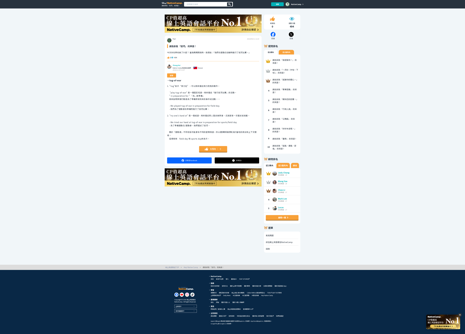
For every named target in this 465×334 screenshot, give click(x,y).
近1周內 (271, 52)
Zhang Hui (176, 65)
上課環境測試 (215, 295)
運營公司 (222, 316)
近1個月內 (286, 52)
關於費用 (247, 286)
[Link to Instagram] (187, 295)
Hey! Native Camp (267, 295)
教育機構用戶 (180, 311)
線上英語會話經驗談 (234, 309)
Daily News (226, 295)
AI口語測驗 (245, 295)
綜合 (295, 165)
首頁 (212, 279)
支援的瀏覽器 (268, 286)
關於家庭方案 (256, 286)
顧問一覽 (282, 217)
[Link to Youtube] (182, 295)
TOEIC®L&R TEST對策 (274, 292)
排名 (212, 302)
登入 (227, 279)
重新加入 (234, 279)
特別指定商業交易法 (243, 316)
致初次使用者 (215, 286)
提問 (277, 4)
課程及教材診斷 (224, 292)
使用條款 (231, 316)
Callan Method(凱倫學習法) (256, 292)
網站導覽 (214, 316)
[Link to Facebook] (176, 295)
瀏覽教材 (214, 292)
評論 (217, 302)
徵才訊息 (269, 316)
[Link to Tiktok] (192, 295)
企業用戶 (179, 306)
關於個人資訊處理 (258, 316)
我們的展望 (279, 316)
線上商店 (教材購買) (238, 292)
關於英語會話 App (281, 286)
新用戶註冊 (219, 279)
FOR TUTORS (243, 279)
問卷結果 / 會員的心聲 (218, 309)
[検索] (229, 4)
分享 (191, 160)
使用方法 (225, 286)
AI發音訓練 (255, 295)
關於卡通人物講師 (238, 302)
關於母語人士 (225, 302)
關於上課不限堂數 (236, 286)
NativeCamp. (296, 4)
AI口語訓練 (236, 295)
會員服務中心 (247, 309)
